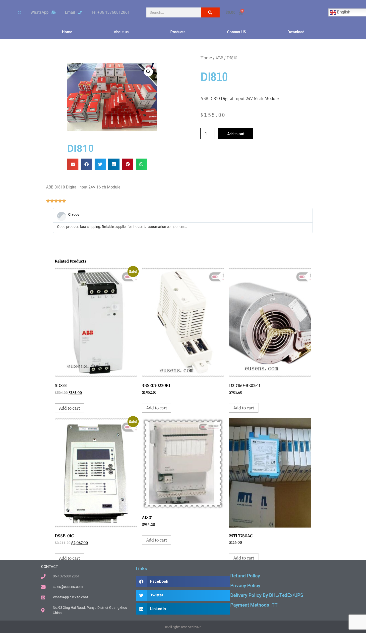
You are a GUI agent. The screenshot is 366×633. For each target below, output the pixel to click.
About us (121, 32)
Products (177, 32)
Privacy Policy (245, 585)
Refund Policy (245, 576)
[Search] (210, 12)
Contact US (236, 32)
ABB (219, 57)
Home (67, 32)
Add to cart (235, 133)
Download (296, 32)
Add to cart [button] (69, 408)
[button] (148, 71)
